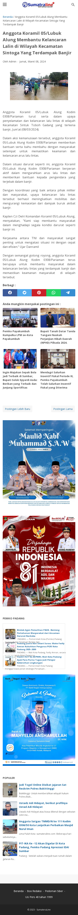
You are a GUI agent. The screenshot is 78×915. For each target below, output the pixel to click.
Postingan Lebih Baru (17, 409)
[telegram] (68, 292)
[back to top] (70, 906)
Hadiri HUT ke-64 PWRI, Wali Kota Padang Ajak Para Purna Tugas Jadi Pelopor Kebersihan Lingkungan (39, 659)
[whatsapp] (53, 292)
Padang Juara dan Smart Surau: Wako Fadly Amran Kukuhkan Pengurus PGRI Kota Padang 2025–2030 (40, 646)
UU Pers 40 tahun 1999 (39, 897)
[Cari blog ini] (73, 5)
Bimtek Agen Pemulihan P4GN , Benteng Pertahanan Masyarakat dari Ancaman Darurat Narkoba (38, 633)
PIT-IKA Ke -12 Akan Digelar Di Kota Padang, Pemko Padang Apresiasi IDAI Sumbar (44, 847)
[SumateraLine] (39, 4)
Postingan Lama (63, 409)
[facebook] (10, 292)
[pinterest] (39, 292)
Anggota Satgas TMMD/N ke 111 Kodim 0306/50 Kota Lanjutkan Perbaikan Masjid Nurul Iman (46, 825)
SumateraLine (44, 909)
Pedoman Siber (54, 891)
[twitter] (24, 292)
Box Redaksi (34, 891)
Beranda (19, 891)
